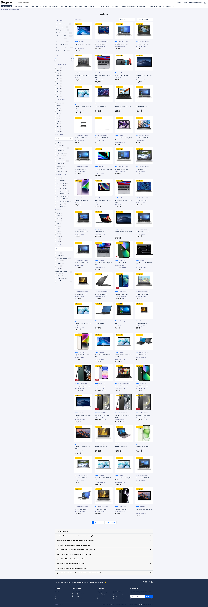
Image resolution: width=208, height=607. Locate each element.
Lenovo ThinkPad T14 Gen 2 (123, 106)
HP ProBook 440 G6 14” (142, 478)
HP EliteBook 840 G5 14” (101, 509)
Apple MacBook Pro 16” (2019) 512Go (103, 170)
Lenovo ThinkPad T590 (121, 386)
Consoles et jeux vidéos (119, 598)
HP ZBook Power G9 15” (142, 294)
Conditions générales (121, 604)
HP (116, 41)
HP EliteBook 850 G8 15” (122, 169)
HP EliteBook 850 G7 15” (142, 231)
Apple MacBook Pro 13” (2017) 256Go (83, 447)
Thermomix (48, 6)
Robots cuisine (114, 6)
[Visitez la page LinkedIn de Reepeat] (152, 582)
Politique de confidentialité (146, 604)
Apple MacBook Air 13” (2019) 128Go (123, 479)
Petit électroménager (118, 597)
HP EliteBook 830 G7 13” (81, 263)
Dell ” (116, 323)
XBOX (160, 6)
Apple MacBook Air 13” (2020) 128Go (103, 479)
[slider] (55, 60)
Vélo (98, 598)
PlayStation (123, 6)
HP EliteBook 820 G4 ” (121, 446)
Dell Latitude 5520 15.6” (101, 138)
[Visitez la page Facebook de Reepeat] (143, 582)
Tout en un (101, 72)
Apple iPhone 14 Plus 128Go (82, 354)
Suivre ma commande (195, 2)
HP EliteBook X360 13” (101, 446)
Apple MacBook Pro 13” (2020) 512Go (103, 76)
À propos (178, 2)
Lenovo (117, 104)
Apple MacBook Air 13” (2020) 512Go (83, 45)
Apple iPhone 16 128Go (121, 509)
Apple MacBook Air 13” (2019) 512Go (83, 324)
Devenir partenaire (59, 595)
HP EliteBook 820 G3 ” (81, 138)
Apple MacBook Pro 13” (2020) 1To (103, 201)
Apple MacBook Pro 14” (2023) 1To (144, 264)
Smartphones (18, 6)
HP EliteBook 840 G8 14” (122, 44)
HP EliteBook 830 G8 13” (142, 106)
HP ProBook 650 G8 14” (81, 509)
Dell (96, 41)
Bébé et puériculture (118, 591)
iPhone (97, 6)
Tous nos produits (6, 6)
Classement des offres (108, 604)
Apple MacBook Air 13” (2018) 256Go (103, 355)
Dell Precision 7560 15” (142, 44)
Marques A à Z (75, 597)
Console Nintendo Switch (122, 75)
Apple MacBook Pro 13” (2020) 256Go (123, 201)
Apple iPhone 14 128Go (81, 200)
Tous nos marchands (77, 598)
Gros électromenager (142, 6)
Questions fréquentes (77, 595)
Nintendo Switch (131, 6)
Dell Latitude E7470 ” (100, 323)
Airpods (42, 6)
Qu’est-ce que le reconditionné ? (80, 593)
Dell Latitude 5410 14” (141, 169)
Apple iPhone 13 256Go (142, 386)
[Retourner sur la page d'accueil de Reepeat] (6, 3)
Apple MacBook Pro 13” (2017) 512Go (144, 510)
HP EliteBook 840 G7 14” (81, 169)
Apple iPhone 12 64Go (121, 294)
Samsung (77, 383)
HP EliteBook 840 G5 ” (142, 323)
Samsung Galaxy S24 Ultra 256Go (122, 416)
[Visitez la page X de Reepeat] (146, 582)
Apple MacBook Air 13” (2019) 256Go (123, 355)
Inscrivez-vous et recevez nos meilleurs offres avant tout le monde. (140, 592)
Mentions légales (132, 604)
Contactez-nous (59, 598)
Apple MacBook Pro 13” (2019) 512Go (83, 416)
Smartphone (82, 197)
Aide (185, 2)
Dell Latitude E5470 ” (141, 354)
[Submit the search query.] (57, 139)
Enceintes (71, 6)
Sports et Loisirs (101, 597)
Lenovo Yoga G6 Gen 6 (101, 231)
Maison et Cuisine (101, 595)
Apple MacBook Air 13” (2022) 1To (123, 139)
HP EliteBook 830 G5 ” (81, 294)
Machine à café (153, 6)
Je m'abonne (149, 596)
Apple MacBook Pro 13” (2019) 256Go (103, 264)
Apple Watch (78, 6)
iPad (37, 6)
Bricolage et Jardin (117, 593)
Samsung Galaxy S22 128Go (82, 386)
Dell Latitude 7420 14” (142, 200)
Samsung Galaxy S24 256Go (143, 415)
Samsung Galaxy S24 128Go (102, 415)
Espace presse (58, 597)
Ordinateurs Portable (57, 6)
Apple (76, 41)
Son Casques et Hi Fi (102, 593)
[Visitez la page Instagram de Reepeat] (149, 582)
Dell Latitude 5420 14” (101, 44)
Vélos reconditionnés (168, 6)
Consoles (32, 6)
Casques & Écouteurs (89, 6)
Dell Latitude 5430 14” (101, 106)
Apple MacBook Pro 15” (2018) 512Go (144, 76)
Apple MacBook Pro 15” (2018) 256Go (123, 232)
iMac (66, 6)
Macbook (25, 6)
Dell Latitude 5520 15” (81, 478)
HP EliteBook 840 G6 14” (81, 231)
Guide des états (76, 591)
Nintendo (117, 72)
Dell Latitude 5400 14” (142, 138)
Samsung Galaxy (105, 6)
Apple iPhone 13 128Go (121, 263)
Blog (56, 593)
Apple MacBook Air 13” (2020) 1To (83, 107)
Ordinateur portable (103, 41)
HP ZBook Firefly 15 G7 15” (82, 75)
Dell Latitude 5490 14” (101, 294)
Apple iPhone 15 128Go (142, 446)
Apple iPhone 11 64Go (101, 386)
